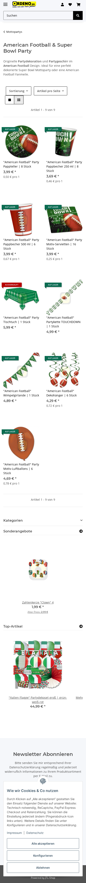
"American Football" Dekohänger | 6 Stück (61, 393)
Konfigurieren (43, 855)
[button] (62, 4)
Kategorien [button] (13, 520)
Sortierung (16, 91)
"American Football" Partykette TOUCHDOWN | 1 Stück (63, 322)
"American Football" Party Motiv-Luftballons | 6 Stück (21, 468)
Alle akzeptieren (43, 843)
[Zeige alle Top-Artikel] (81, 626)
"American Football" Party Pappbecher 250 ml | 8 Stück (64, 166)
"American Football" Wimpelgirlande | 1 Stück (21, 393)
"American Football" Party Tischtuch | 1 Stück (21, 320)
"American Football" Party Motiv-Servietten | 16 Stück (64, 244)
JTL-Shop (50, 877)
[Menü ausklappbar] (5, 2)
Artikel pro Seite (48, 91)
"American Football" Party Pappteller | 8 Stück (21, 164)
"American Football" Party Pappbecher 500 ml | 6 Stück (21, 244)
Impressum (14, 832)
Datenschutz (35, 832)
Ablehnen (43, 867)
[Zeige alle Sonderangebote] (81, 531)
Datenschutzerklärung (24, 767)
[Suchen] (78, 15)
